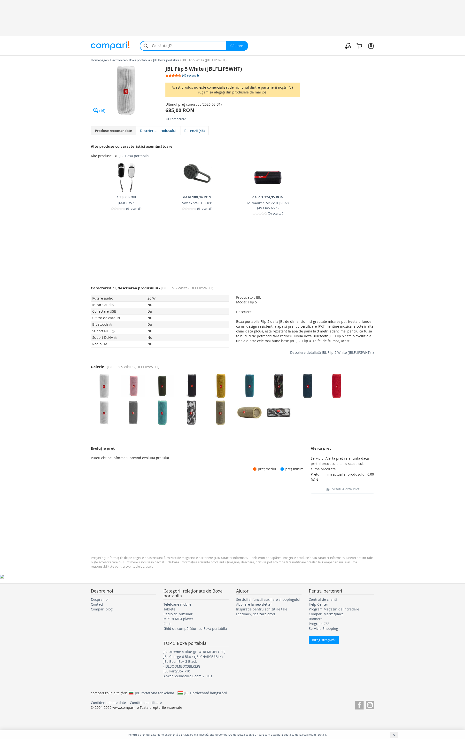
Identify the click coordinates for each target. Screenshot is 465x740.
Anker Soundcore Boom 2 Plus (187, 676)
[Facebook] (359, 704)
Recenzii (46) (194, 130)
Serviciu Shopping (323, 628)
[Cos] (359, 45)
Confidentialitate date (108, 702)
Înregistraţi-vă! (324, 640)
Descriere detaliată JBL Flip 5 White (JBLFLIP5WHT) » (332, 352)
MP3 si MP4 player (178, 619)
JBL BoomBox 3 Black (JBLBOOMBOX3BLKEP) (181, 664)
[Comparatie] (348, 45)
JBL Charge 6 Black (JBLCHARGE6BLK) (193, 656)
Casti (167, 623)
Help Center (318, 604)
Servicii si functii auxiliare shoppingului (268, 599)
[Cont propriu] (370, 45)
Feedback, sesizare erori (255, 614)
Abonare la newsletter (254, 604)
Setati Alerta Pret (345, 489)
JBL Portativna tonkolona (154, 693)
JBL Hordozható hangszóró (205, 693)
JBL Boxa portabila (134, 156)
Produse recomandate (113, 130)
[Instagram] (370, 704)
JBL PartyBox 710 (176, 671)
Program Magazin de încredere (334, 609)
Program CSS (319, 623)
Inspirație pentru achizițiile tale (261, 609)
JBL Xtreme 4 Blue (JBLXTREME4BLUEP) (194, 651)
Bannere (316, 619)
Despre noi (99, 599)
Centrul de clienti (323, 599)
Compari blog (102, 609)
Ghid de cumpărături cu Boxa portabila (195, 628)
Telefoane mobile (177, 604)
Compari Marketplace (326, 614)
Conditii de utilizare (146, 702)
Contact (97, 604)
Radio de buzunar (178, 614)
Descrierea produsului (158, 130)
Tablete (169, 609)
